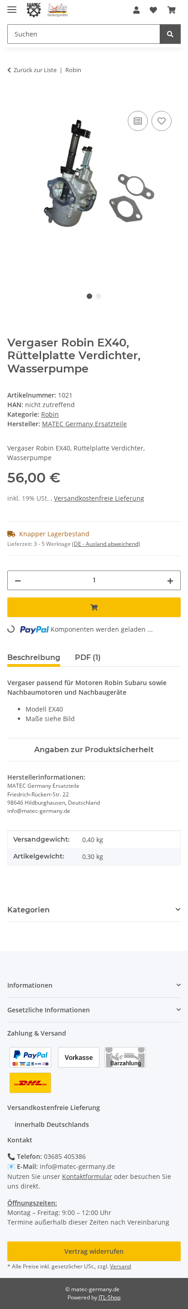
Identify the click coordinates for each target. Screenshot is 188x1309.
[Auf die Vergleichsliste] (138, 121)
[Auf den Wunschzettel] (161, 121)
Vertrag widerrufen (94, 1251)
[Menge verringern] (18, 580)
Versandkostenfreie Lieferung (99, 498)
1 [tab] (89, 296)
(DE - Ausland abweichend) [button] (106, 544)
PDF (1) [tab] (88, 657)
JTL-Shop (109, 1297)
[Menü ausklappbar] (11, 5)
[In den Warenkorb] (14, 99)
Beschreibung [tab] (33, 657)
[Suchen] (170, 34)
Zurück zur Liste (35, 70)
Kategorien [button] (28, 910)
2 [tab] (98, 296)
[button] (136, 10)
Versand (120, 1266)
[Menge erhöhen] (170, 580)
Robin (50, 414)
